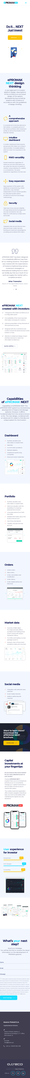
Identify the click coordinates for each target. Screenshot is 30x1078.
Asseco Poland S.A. (19, 1069)
